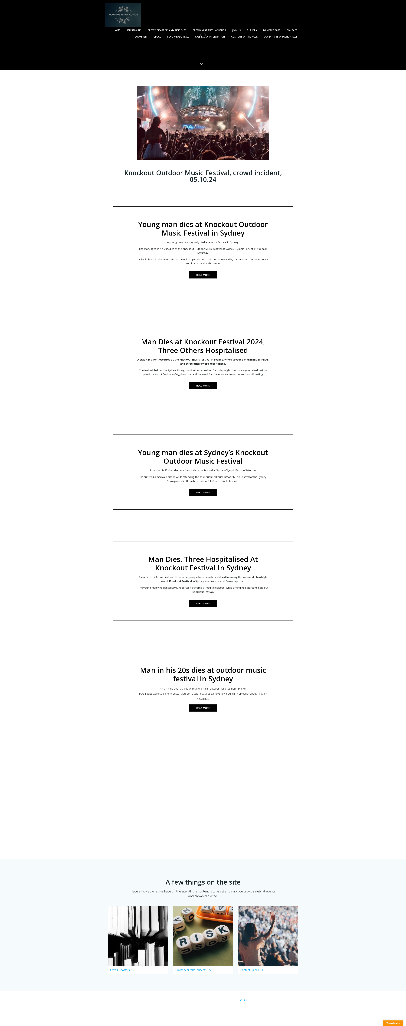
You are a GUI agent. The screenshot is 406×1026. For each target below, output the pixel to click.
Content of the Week (244, 36)
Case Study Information (210, 36)
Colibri (244, 1000)
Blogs (157, 36)
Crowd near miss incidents (209, 30)
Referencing (134, 30)
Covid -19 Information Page (281, 36)
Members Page (271, 30)
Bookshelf (141, 36)
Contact (292, 30)
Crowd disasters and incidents (167, 30)
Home (117, 30)
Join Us (236, 30)
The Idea (252, 30)
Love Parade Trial (178, 36)
